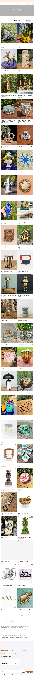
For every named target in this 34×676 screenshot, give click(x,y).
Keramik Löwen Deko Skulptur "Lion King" (24, 537)
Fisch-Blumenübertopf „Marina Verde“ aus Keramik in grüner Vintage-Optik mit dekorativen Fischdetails (8, 121)
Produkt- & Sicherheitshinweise (16, 653)
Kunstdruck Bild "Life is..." (22, 585)
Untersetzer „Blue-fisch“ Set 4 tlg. (23, 465)
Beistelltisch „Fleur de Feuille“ (6, 246)
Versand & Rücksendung (4, 648)
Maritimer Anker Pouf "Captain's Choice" (7, 465)
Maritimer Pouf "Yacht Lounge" (23, 271)
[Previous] (1, 17)
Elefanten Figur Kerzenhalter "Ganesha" (24, 561)
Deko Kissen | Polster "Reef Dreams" (7, 368)
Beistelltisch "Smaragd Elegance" (23, 222)
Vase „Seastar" (20, 70)
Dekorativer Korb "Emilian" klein (23, 513)
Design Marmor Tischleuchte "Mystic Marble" (8, 295)
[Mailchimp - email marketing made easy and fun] (15, 664)
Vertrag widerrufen (4, 650)
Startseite (14, 10)
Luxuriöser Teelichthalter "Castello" (7, 585)
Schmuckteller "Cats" (4, 344)
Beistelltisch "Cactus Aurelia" (22, 368)
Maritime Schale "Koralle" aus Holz (23, 489)
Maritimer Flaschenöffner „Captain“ (7, 513)
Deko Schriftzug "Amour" (5, 609)
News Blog (13, 648)
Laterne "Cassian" (4, 320)
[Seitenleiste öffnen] (1, 339)
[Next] (33, 17)
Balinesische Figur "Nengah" (5, 561)
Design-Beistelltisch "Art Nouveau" (7, 271)
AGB (12, 650)
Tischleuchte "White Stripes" (6, 392)
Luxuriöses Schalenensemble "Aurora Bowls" (25, 344)
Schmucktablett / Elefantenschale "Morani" (25, 609)
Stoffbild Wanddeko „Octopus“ (6, 537)
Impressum (24, 672)
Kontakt (24, 648)
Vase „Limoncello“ (4, 171)
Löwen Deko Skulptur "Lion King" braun (7, 489)
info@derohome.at (25, 650)
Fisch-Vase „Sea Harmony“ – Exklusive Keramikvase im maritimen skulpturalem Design (24, 121)
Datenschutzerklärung (4, 653)
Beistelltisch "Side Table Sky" (22, 320)
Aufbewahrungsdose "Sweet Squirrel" (24, 392)
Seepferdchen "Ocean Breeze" (6, 222)
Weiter (22, 615)
